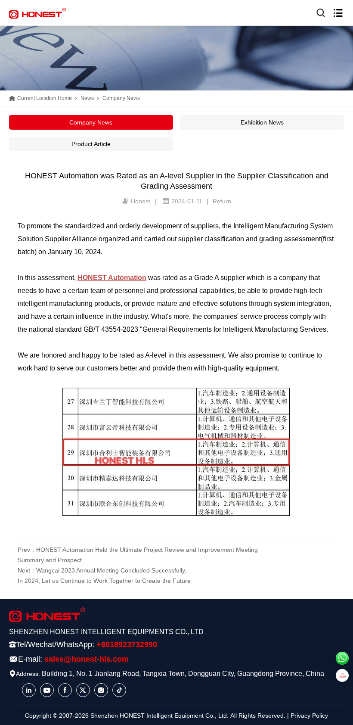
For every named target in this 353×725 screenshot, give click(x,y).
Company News (121, 98)
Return (222, 201)
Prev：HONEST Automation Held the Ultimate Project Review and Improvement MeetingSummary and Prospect (138, 554)
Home (65, 98)
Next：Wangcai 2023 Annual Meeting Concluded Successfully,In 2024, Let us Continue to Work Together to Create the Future (104, 575)
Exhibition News (262, 122)
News (87, 98)
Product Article (91, 143)
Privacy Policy (309, 715)
